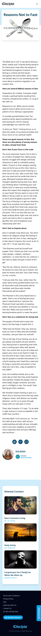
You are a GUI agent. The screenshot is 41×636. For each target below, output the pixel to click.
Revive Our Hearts (26, 457)
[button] (37, 4)
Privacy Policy (8, 599)
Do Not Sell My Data (10, 611)
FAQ (4, 602)
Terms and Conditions (11, 596)
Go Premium (39, 613)
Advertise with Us (9, 605)
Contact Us (7, 608)
